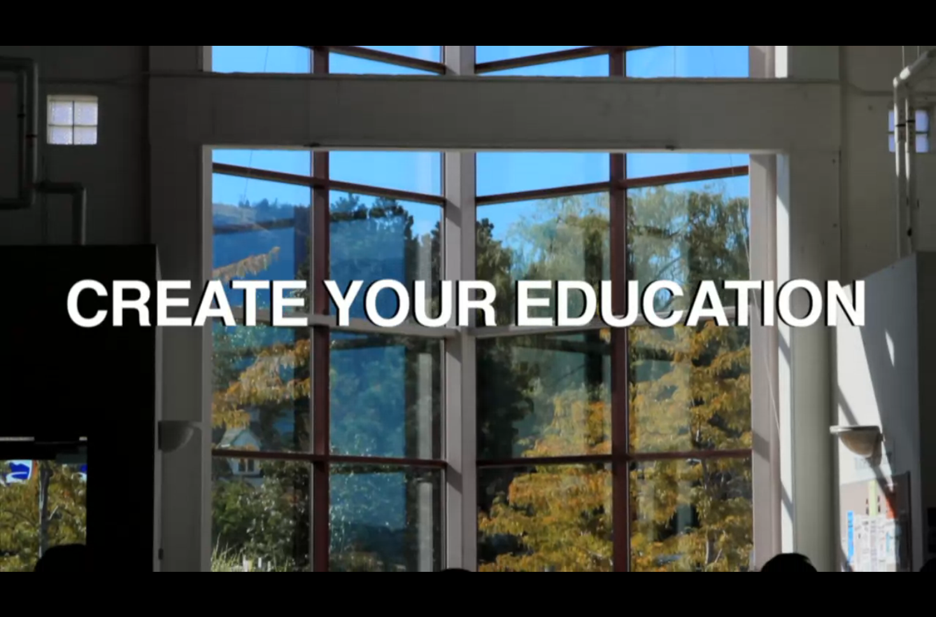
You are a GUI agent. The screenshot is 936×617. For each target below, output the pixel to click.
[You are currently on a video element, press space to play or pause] (468, 308)
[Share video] (920, 15)
